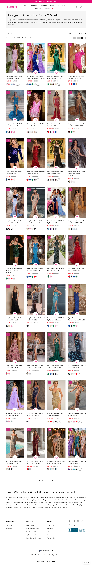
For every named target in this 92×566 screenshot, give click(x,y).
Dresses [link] (52, 5)
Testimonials (9, 528)
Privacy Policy (51, 561)
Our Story (9, 525)
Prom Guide (30, 525)
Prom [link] (25, 5)
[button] (72, 7)
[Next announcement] (70, 1)
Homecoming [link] (33, 5)
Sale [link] (53, 8)
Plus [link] (58, 5)
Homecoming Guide (32, 528)
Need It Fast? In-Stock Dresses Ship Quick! (46, 1)
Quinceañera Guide (32, 535)
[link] (76, 7)
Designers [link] (47, 8)
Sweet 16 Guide (31, 531)
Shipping (50, 528)
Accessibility (51, 538)
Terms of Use (40, 561)
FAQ (48, 531)
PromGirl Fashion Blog (33, 538)
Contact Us (50, 525)
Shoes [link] (63, 5)
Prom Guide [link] (38, 8)
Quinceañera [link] (43, 5)
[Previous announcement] (22, 1)
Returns (49, 535)
